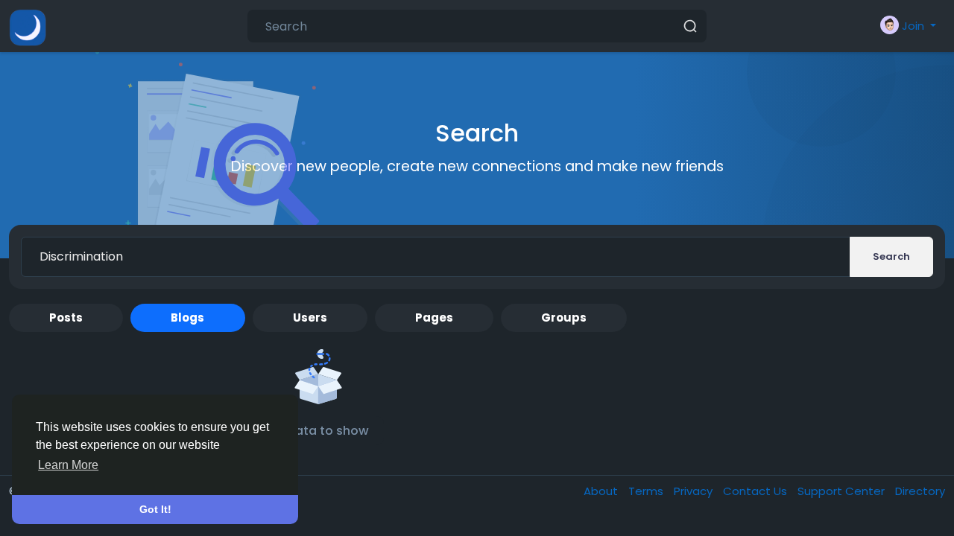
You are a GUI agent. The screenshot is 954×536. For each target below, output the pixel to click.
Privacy (695, 491)
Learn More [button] (68, 465)
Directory (920, 491)
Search (891, 256)
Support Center (842, 491)
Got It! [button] (155, 509)
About (602, 491)
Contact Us (756, 491)
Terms (647, 491)
